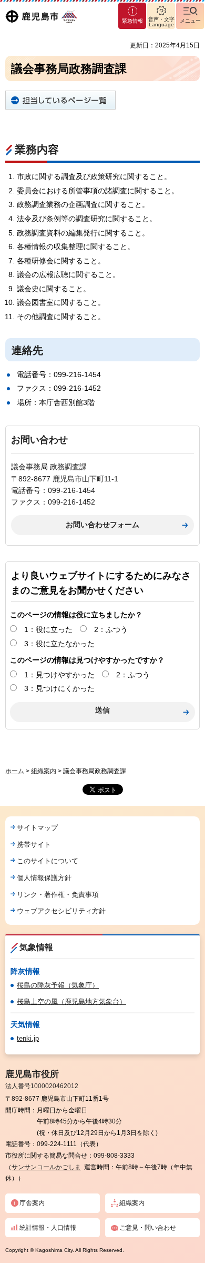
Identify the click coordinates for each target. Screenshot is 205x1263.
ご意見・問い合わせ (147, 1227)
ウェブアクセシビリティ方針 (61, 911)
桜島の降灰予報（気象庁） (58, 985)
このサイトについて (47, 861)
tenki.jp (28, 1038)
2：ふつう (111, 629)
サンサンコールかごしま (46, 1167)
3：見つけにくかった (59, 688)
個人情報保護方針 (44, 878)
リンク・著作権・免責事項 (58, 895)
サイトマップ (37, 828)
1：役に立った (48, 629)
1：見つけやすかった (59, 674)
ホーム (14, 771)
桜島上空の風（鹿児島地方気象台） (71, 1001)
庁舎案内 (32, 1203)
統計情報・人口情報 (47, 1227)
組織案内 (43, 771)
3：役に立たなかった (59, 643)
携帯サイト (34, 844)
